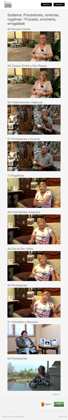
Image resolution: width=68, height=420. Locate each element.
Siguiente (57, 394)
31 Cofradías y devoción (22, 322)
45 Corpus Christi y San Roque (27, 65)
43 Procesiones (17, 285)
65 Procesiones (17, 358)
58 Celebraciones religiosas (24, 102)
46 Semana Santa (18, 29)
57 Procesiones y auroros (23, 139)
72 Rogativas (15, 175)
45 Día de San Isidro (20, 248)
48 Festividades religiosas (23, 212)
